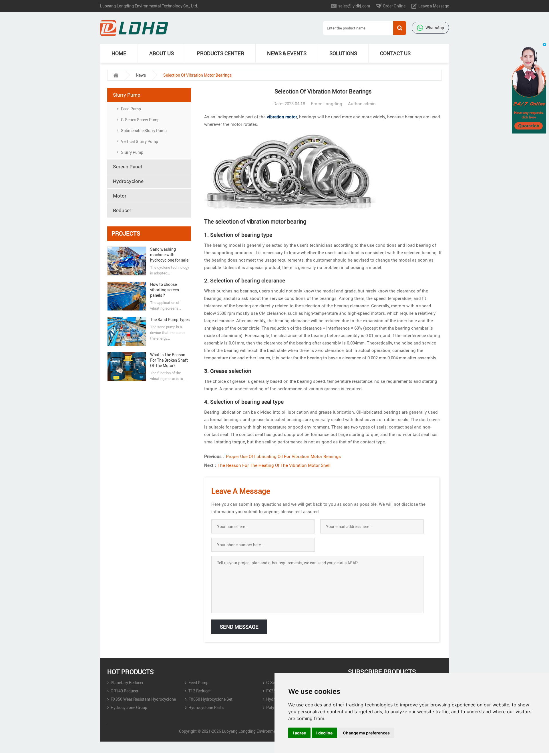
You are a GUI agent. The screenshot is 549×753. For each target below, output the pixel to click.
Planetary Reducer (127, 682)
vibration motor (282, 116)
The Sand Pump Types (170, 319)
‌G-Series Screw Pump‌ (140, 119)
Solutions (343, 53)
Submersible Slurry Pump (144, 130)
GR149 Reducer (124, 691)
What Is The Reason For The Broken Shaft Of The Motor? (169, 360)
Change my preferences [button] (366, 732)
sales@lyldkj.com (354, 6)
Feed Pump (131, 108)
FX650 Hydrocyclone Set (210, 699)
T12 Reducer (199, 691)
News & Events (287, 53)
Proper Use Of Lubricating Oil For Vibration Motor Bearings (283, 456)
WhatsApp (434, 27)
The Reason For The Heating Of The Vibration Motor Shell (274, 465)
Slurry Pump (132, 152)
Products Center (220, 53)
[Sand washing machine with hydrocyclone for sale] (126, 261)
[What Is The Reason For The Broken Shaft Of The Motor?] (126, 366)
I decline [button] (324, 732)
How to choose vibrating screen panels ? (164, 290)
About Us (161, 53)
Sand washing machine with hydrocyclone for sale (169, 254)
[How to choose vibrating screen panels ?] (126, 296)
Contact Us (395, 53)
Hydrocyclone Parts (206, 707)
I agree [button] (299, 732)
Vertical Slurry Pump (139, 141)
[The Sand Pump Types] (126, 331)
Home (119, 53)
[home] (116, 75)
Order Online (394, 6)
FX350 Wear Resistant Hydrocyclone (143, 699)
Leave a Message (433, 6)
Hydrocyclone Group (129, 707)
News (141, 75)
